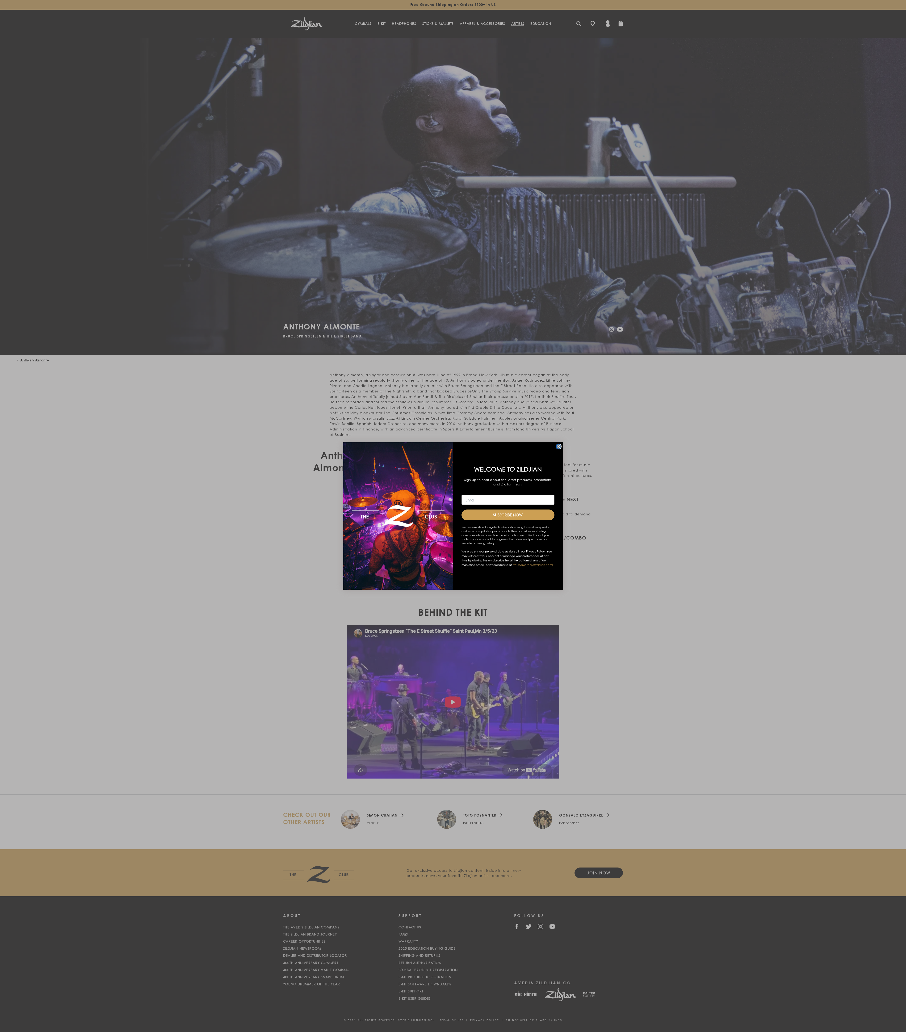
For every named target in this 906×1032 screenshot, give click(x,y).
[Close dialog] (558, 446)
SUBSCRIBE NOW (508, 514)
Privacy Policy (535, 551)
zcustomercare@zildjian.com (532, 565)
